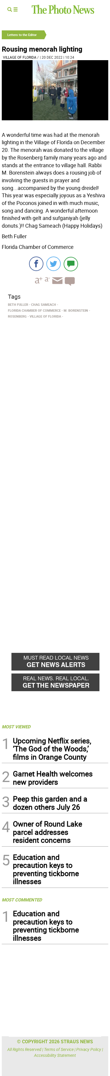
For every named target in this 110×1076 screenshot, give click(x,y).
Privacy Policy (88, 1049)
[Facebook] (36, 264)
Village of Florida (19, 57)
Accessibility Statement (55, 1055)
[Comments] (71, 264)
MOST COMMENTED (22, 900)
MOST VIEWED (16, 727)
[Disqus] (55, 401)
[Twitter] (53, 264)
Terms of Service (59, 1049)
